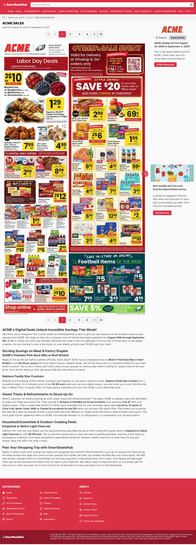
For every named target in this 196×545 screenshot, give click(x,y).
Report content (90, 515)
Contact (87, 492)
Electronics (49, 11)
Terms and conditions (93, 521)
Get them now (162, 213)
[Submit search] (191, 4)
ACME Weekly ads (165, 64)
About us (87, 498)
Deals (19, 11)
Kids (180, 11)
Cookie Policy (90, 504)
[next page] (94, 34)
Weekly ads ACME (16, 17)
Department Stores (121, 11)
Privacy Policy (90, 509)
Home (10, 11)
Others (189, 11)
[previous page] (55, 34)
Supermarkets (32, 11)
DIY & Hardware (88, 11)
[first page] (48, 34)
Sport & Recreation (165, 11)
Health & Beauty (143, 11)
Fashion (103, 11)
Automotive (49, 519)
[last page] (101, 34)
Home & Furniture (68, 11)
